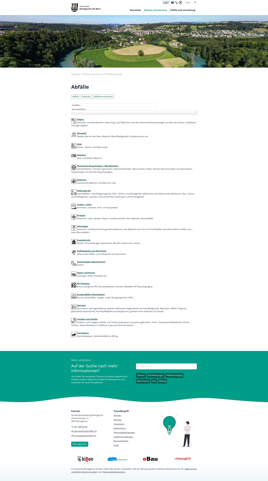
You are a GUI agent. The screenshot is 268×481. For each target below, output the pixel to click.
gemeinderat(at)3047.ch (85, 431)
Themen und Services (155, 10)
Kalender (86, 96)
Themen (141, 375)
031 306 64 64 (80, 426)
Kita (154, 381)
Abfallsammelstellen (103, 96)
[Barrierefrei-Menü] (180, 2)
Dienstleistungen (156, 375)
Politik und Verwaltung (182, 10)
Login (165, 2)
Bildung (162, 381)
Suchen (195, 2)
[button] (172, 2)
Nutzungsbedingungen (114, 472)
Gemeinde (135, 10)
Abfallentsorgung (175, 375)
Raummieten (143, 381)
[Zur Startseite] (85, 7)
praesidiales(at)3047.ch (85, 435)
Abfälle (75, 96)
